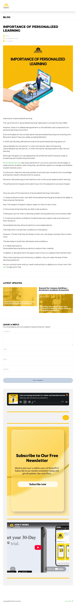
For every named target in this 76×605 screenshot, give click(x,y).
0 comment (9, 41)
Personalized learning (11, 163)
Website (6, 369)
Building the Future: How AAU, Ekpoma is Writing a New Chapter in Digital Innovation (55, 308)
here (5, 267)
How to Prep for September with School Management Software (19, 303)
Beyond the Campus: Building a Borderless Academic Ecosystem (54, 289)
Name (5, 349)
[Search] (66, 417)
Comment (6, 331)
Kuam (7, 36)
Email (5, 359)
